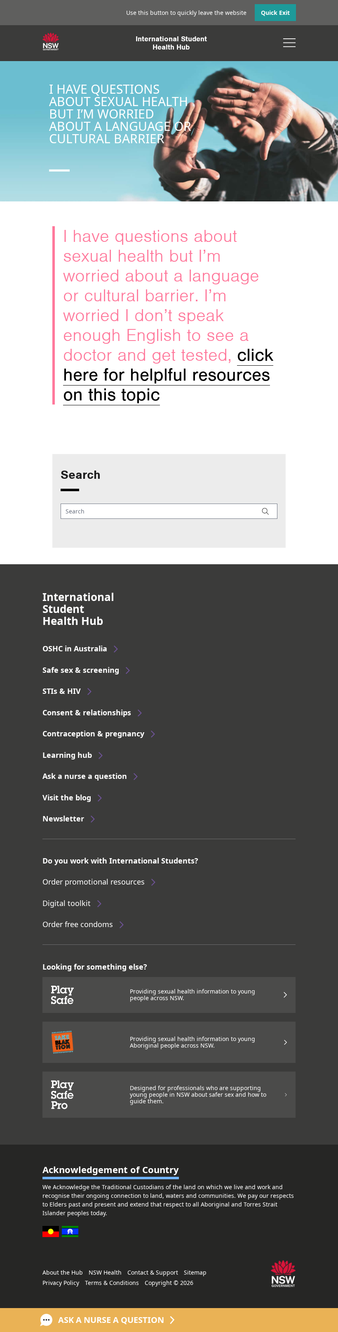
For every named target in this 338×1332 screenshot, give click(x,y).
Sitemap (195, 1272)
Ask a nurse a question (84, 776)
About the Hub (62, 1272)
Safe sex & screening (80, 670)
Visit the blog (66, 797)
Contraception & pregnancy (93, 733)
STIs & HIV (61, 691)
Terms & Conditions (112, 1283)
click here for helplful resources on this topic (168, 375)
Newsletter (63, 818)
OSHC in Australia (74, 648)
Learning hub (67, 755)
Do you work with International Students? (120, 860)
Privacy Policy (60, 1283)
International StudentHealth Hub (171, 43)
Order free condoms (77, 924)
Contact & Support (152, 1272)
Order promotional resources (93, 882)
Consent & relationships (86, 712)
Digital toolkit (66, 903)
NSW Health (105, 1272)
